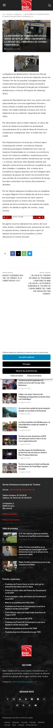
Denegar (26, 364)
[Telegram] (29, 253)
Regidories (18, 14)
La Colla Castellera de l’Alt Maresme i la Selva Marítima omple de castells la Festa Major (34, 424)
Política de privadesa (34, 375)
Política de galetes (16, 375)
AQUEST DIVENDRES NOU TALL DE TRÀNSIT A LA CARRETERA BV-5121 (12, 278)
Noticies (9, 14)
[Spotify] (32, 699)
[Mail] (25, 699)
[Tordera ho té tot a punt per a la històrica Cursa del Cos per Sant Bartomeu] (9, 384)
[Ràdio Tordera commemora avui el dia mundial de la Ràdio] (9, 566)
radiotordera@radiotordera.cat (22, 490)
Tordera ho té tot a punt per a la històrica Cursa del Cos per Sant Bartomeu (31, 382)
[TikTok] (44, 699)
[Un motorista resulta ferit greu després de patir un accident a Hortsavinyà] (9, 412)
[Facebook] (12, 253)
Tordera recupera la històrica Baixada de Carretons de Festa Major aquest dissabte (33, 466)
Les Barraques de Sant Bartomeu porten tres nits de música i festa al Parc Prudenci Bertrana (32, 452)
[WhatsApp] (24, 253)
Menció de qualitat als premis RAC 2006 (21, 628)
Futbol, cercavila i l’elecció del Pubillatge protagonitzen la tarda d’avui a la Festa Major (34, 396)
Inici (3, 14)
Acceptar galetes (26, 357)
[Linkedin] (19, 699)
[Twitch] (17, 705)
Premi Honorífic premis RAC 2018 (18, 619)
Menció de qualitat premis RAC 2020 (19, 603)
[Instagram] (13, 699)
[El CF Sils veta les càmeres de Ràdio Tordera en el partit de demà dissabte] (9, 538)
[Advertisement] (26, 327)
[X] (18, 253)
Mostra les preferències (26, 371)
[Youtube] (35, 705)
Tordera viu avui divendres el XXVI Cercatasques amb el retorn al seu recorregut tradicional (32, 438)
